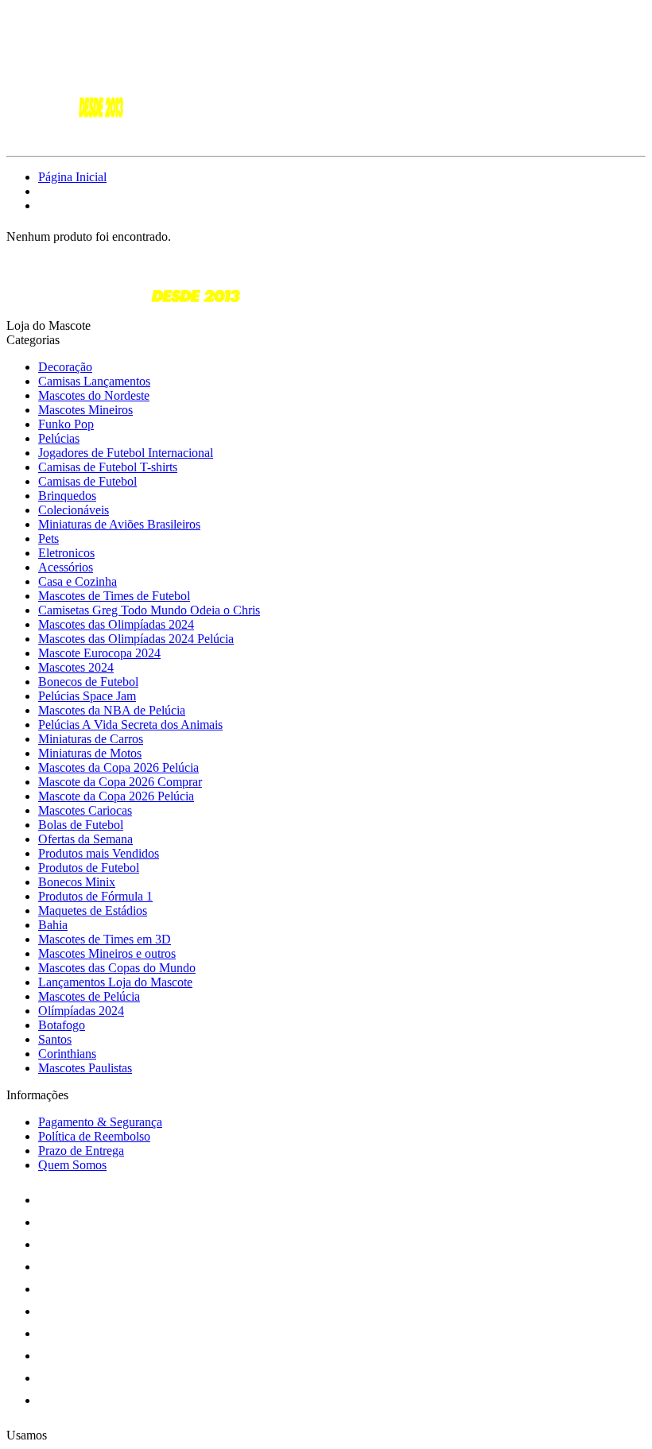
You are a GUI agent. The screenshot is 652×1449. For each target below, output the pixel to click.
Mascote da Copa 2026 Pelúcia (116, 796)
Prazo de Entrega (81, 1150)
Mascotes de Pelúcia (89, 996)
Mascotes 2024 (76, 667)
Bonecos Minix (76, 882)
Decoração (65, 367)
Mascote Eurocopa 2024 (99, 653)
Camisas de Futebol (87, 481)
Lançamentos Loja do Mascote (115, 982)
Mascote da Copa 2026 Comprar (120, 781)
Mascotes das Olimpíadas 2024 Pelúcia (136, 638)
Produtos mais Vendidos (98, 853)
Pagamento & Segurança (100, 1122)
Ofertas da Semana (85, 839)
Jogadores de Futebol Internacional (125, 452)
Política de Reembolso (94, 1136)
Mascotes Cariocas (85, 810)
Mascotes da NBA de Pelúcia (111, 710)
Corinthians (67, 1053)
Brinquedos (67, 495)
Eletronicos (66, 553)
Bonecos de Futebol (88, 681)
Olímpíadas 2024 (81, 1010)
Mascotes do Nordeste (93, 395)
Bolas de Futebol (80, 824)
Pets (48, 538)
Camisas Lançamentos (94, 381)
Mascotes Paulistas (85, 1068)
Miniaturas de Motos (90, 753)
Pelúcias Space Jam (87, 696)
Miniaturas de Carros (90, 739)
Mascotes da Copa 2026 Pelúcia (118, 767)
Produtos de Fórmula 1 (95, 896)
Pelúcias (59, 438)
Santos (55, 1039)
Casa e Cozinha (77, 581)
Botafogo (61, 1025)
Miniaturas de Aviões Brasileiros (119, 524)
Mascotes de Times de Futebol (114, 595)
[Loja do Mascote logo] (66, 135)
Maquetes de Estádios (92, 910)
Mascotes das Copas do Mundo (117, 967)
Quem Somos (72, 1165)
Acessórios (65, 567)
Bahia (53, 925)
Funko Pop (66, 424)
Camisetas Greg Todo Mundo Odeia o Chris (149, 610)
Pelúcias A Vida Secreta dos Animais (130, 724)
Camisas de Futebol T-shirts (107, 467)
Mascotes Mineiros (85, 409)
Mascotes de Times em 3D (104, 939)
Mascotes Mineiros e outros (107, 953)
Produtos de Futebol (88, 867)
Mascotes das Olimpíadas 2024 (116, 624)
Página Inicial (72, 177)
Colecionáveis (73, 510)
